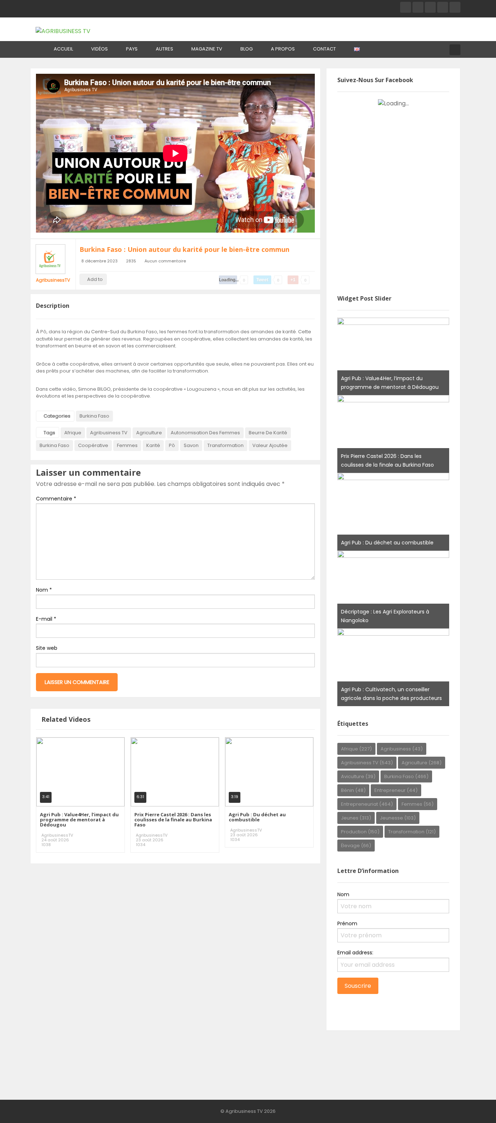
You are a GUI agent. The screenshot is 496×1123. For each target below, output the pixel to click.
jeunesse (398, 817)
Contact (324, 48)
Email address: (355, 952)
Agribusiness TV (108, 432)
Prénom (347, 923)
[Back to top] (472, 1107)
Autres (164, 48)
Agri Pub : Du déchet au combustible (257, 817)
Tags (49, 432)
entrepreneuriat (367, 804)
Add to (95, 279)
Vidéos (99, 48)
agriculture (149, 432)
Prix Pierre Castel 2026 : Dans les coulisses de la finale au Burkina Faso (173, 819)
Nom (44, 589)
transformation (225, 445)
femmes (127, 445)
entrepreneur (396, 790)
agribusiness (402, 748)
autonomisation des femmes (205, 432)
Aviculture (358, 776)
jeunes (356, 817)
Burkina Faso (94, 415)
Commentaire (56, 498)
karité (153, 445)
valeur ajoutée (270, 445)
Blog (246, 48)
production (360, 831)
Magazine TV (206, 48)
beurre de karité (268, 432)
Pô (172, 445)
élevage (356, 845)
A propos (283, 48)
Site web (46, 648)
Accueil (63, 48)
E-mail (46, 619)
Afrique (72, 432)
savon (191, 445)
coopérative (93, 445)
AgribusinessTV (53, 280)
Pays (132, 48)
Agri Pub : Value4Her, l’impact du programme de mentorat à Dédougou (79, 819)
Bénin (353, 790)
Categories (57, 415)
